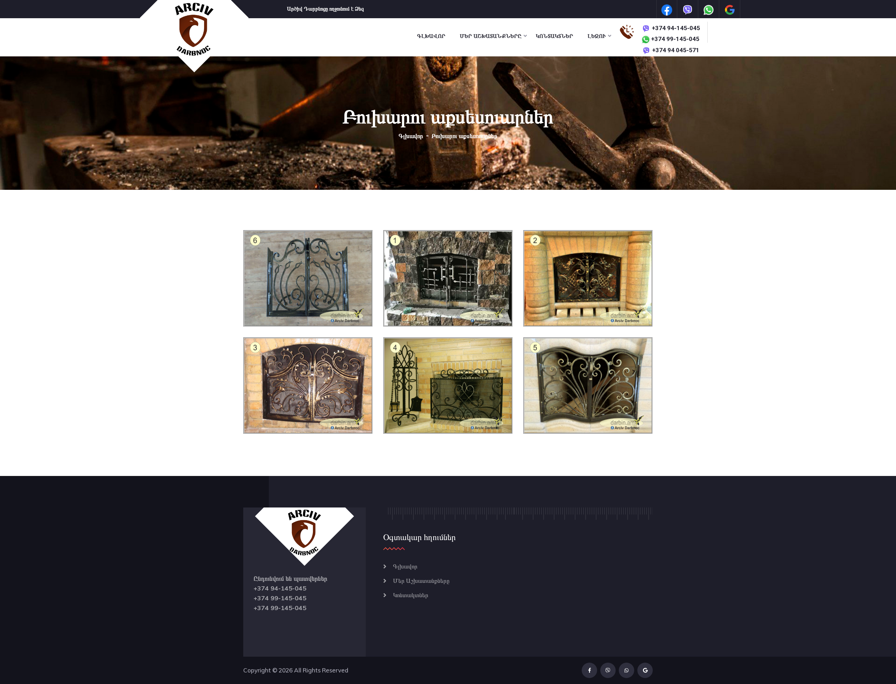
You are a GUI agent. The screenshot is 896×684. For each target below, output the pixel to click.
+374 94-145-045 (676, 28)
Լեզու (597, 36)
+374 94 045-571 (675, 50)
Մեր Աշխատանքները (491, 36)
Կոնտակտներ (554, 36)
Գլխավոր (431, 36)
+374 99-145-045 (675, 38)
